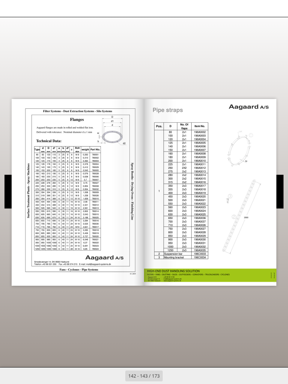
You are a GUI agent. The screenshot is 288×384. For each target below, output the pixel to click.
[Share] (260, 8)
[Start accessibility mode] (61, 8)
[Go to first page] (100, 376)
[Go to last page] (187, 376)
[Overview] (44, 8)
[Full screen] (277, 8)
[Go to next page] (171, 376)
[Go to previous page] (117, 376)
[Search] (27, 8)
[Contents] (10, 8)
